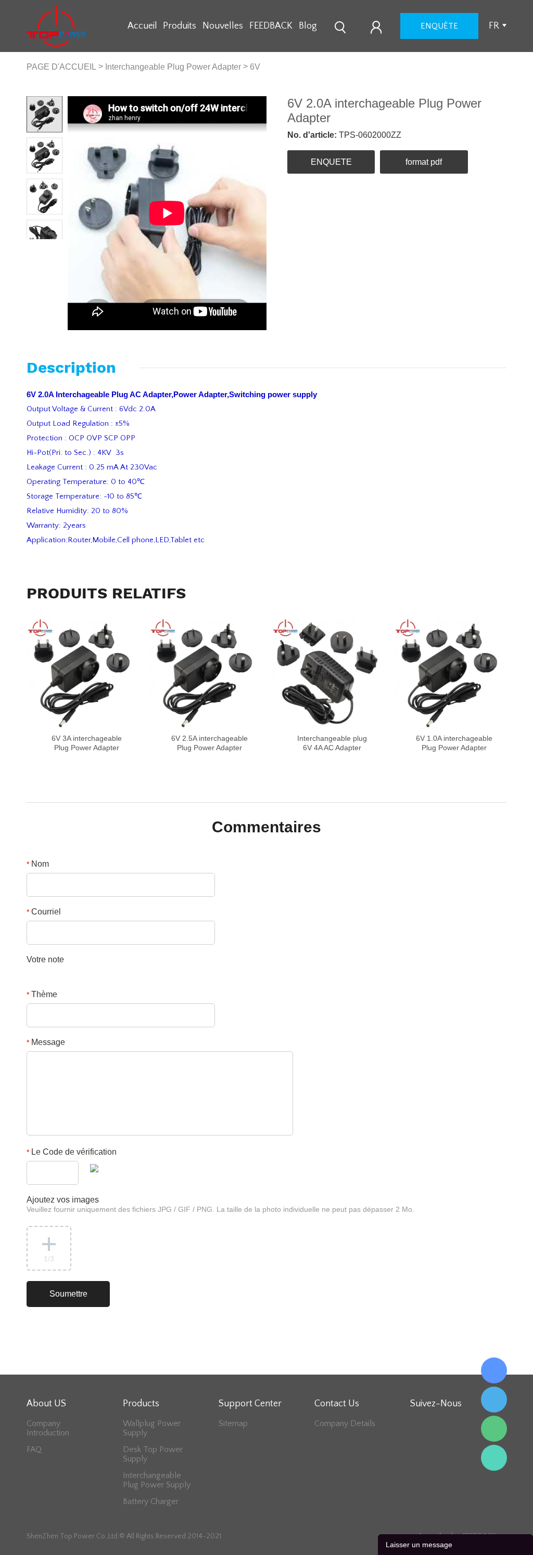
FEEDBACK (271, 26)
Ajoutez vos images (220, 1204)
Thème (42, 994)
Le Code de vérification (72, 1151)
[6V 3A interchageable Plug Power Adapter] (82, 673)
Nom (38, 863)
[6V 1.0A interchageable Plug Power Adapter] (449, 673)
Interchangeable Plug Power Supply (157, 1480)
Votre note (45, 959)
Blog (308, 26)
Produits (179, 26)
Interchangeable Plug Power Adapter (173, 66)
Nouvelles (222, 26)
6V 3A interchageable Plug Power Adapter (87, 743)
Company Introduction (48, 1428)
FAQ (34, 1449)
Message (46, 1042)
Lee (494, 1458)
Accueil (142, 26)
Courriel (44, 911)
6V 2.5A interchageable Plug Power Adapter (209, 743)
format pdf (423, 162)
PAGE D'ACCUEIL (61, 66)
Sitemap (233, 1423)
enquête (439, 26)
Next (54, 247)
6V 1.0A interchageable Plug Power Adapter (454, 743)
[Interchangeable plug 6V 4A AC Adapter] (327, 673)
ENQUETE (331, 162)
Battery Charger (151, 1501)
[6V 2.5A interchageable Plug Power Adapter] (204, 673)
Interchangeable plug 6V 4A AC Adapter (332, 743)
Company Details (344, 1423)
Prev (36, 247)
